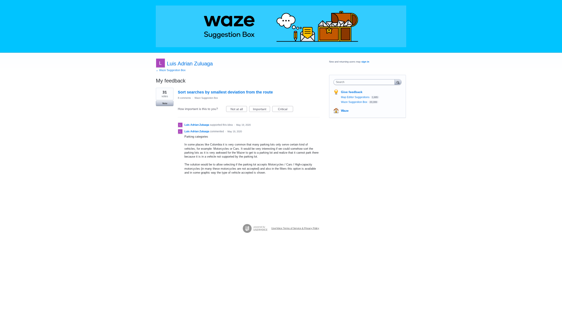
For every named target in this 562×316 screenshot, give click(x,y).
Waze (345, 110)
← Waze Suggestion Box (171, 70)
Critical (285, 109)
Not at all (239, 109)
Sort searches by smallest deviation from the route (225, 92)
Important (261, 109)
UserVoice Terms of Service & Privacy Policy (295, 228)
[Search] (398, 82)
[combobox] (365, 82)
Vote (164, 103)
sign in (365, 61)
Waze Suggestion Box (206, 98)
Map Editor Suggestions (355, 97)
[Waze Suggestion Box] (281, 26)
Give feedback (351, 92)
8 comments (184, 98)
